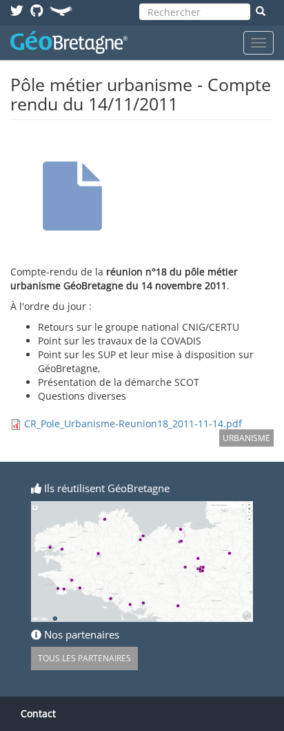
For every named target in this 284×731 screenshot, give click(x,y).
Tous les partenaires (84, 658)
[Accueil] (69, 42)
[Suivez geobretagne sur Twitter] (16, 10)
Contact (38, 713)
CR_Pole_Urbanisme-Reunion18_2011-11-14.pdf (133, 423)
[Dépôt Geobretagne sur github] (36, 10)
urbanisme (246, 438)
